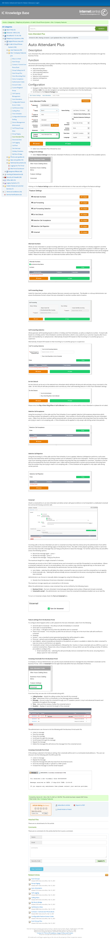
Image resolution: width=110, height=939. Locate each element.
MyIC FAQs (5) (11, 30)
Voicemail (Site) (17, 140)
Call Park (15, 145)
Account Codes (16, 85)
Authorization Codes (18, 82)
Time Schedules (17, 114)
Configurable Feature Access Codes (42, 916)
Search (101, 29)
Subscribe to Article (63, 805)
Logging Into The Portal (17, 166)
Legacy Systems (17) (13, 183)
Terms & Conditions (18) (14, 192)
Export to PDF (80, 805)
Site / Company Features (59, 22)
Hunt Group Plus (17, 73)
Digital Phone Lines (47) (15, 41)
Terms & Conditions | (51, 933)
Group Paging (16, 134)
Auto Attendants (17, 99)
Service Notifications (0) (14, 195)
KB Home (5, 3)
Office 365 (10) (11, 180)
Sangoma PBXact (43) (15, 171)
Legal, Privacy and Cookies (65, 933)
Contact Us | (41, 933)
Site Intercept (16, 148)
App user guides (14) (16, 160)
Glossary (31, 3)
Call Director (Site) (17, 108)
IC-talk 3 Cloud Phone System (40, 22)
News (25, 3)
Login (37, 3)
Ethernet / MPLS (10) (13, 33)
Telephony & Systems (23, 22)
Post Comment (36, 869)
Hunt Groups (16, 62)
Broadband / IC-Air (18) (14, 36)
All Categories (7, 27)
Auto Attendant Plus (18, 137)
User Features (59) (16, 50)
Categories (11, 22)
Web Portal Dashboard (17, 168)
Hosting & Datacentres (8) (15, 174)
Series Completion (17, 79)
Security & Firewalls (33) (14, 177)
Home (5, 22)
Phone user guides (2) (17, 157)
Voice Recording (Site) (18, 76)
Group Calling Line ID (18, 70)
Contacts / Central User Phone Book (42, 912)
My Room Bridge (17, 154)
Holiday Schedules (17, 151)
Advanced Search (16, 3)
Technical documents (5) (18, 163)
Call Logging (16, 142)
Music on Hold (16, 59)
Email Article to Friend (64, 809)
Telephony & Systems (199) (15, 38)
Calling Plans (16, 111)
